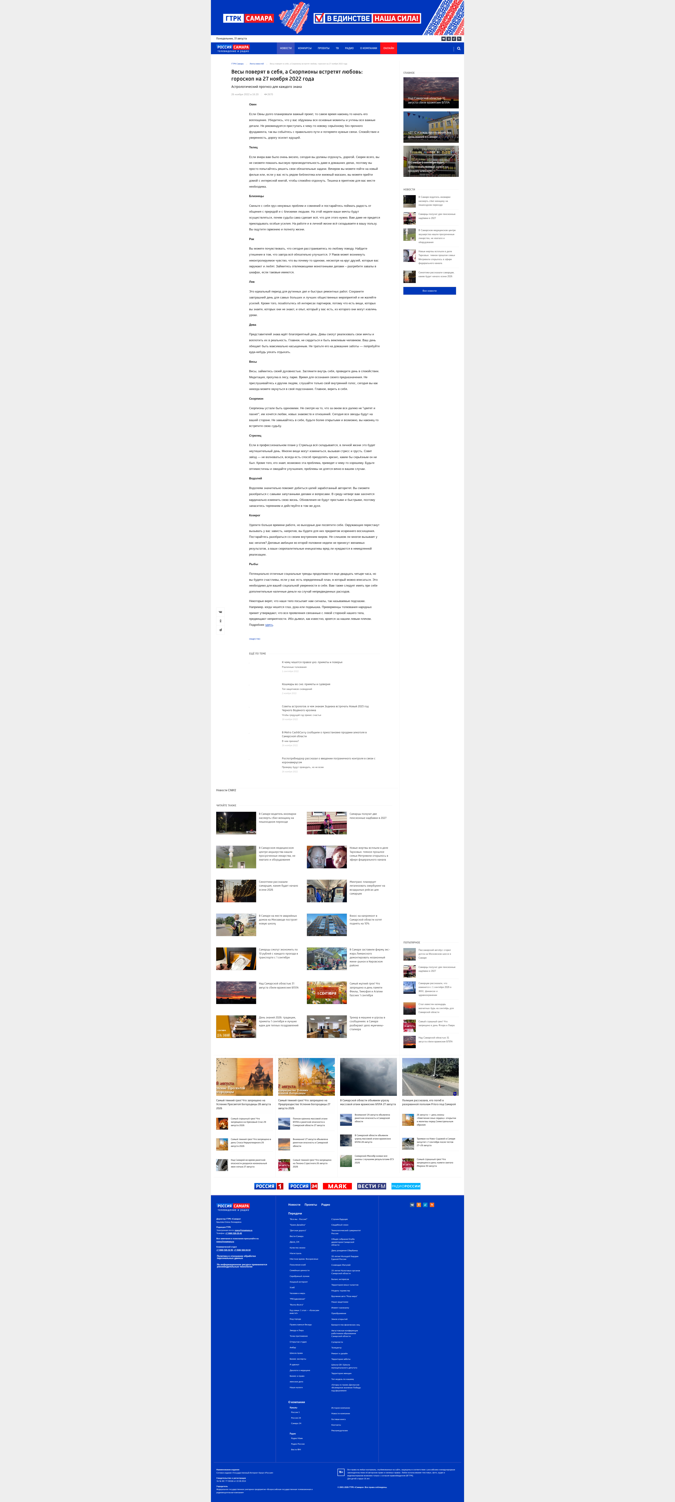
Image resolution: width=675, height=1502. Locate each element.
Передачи (295, 1213)
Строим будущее (339, 1219)
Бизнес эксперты (298, 1359)
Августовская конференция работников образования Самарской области (344, 1333)
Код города (295, 1319)
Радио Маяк (297, 1438)
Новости (286, 48)
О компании (368, 48)
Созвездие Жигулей (341, 1265)
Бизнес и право (297, 1376)
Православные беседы (301, 1325)
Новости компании (340, 1413)
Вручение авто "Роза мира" (344, 1296)
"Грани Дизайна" (298, 1225)
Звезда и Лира (297, 1330)
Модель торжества (340, 1291)
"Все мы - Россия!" (298, 1219)
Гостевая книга (338, 1419)
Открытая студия (298, 1342)
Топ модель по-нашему (342, 1379)
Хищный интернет (299, 1282)
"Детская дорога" (298, 1230)
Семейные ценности (300, 1270)
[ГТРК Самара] (233, 49)
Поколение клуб (298, 1265)
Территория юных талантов (344, 1285)
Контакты (336, 1425)
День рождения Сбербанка (344, 1250)
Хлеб (292, 1287)
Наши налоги (296, 1387)
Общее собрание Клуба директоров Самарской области (343, 1242)
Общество (254, 639)
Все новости (430, 290)
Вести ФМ (296, 1450)
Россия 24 (296, 1418)
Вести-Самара (296, 1236)
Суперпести (337, 1342)
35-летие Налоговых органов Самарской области (345, 1272)
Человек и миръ (297, 1293)
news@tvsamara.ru (243, 1230)
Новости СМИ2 (226, 790)
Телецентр (336, 1348)
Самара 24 (296, 1423)
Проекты (323, 48)
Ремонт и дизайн (339, 1353)
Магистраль (295, 1253)
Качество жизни (297, 1248)
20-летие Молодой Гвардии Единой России (344, 1257)
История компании (340, 1408)
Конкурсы (304, 48)
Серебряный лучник (299, 1276)
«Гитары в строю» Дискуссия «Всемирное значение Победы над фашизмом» (346, 1388)
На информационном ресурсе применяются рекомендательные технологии (242, 1265)
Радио (349, 48)
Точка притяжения (299, 1336)
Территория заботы (341, 1359)
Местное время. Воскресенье (304, 1259)
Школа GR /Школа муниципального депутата (344, 1366)
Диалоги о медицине (300, 1370)
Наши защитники (339, 1302)
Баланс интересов (340, 1279)
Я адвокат (294, 1365)
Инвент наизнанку (340, 1308)
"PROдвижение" (297, 1299)
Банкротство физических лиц (345, 1325)
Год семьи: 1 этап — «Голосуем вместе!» (304, 1311)
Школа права (296, 1353)
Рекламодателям (339, 1430)
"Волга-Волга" (296, 1305)
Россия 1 (295, 1412)
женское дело (296, 1382)
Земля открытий (339, 1319)
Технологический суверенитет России (346, 1231)
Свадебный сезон (339, 1225)
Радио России (298, 1444)
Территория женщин (341, 1373)
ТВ (337, 48)
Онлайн (388, 48)
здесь (269, 624)
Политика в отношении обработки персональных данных (236, 1257)
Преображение (338, 1313)
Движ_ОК (294, 1242)
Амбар (293, 1347)
